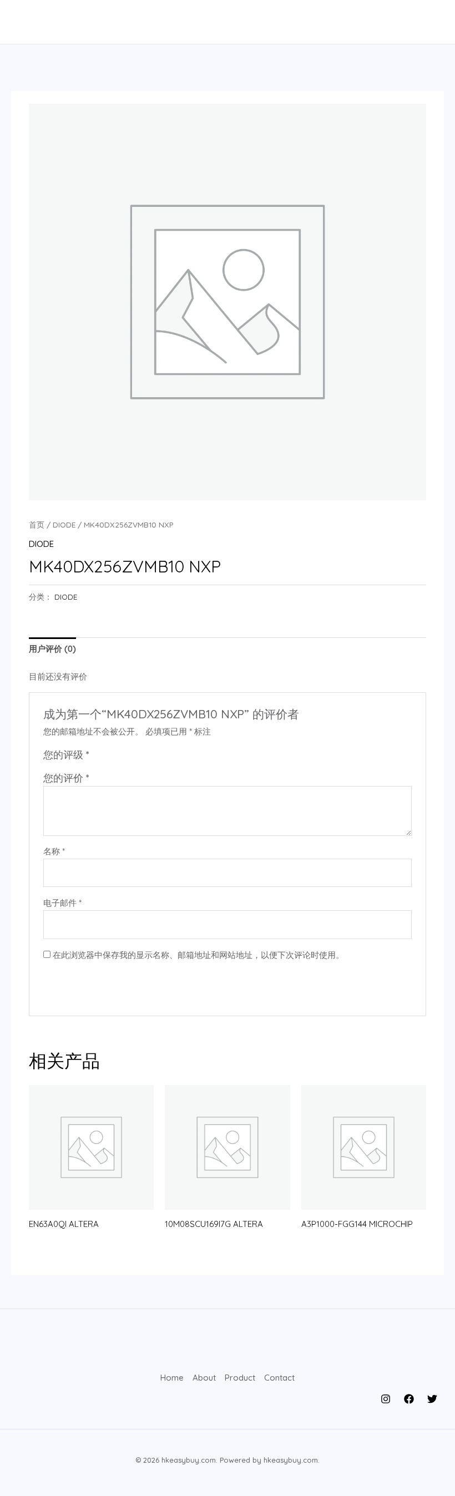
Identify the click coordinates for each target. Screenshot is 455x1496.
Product (240, 1377)
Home (172, 1377)
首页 (36, 524)
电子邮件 (62, 902)
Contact (279, 1377)
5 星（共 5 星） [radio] (148, 757)
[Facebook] (409, 1399)
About (204, 1377)
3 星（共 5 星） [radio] (124, 757)
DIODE (64, 524)
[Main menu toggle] (29, 22)
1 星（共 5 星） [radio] (99, 757)
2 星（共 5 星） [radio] (112, 757)
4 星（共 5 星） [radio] (136, 757)
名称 (54, 851)
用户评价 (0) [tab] (52, 648)
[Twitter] (432, 1399)
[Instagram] (386, 1399)
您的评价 (66, 778)
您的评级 (66, 754)
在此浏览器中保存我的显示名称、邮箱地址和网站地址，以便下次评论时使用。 (198, 955)
